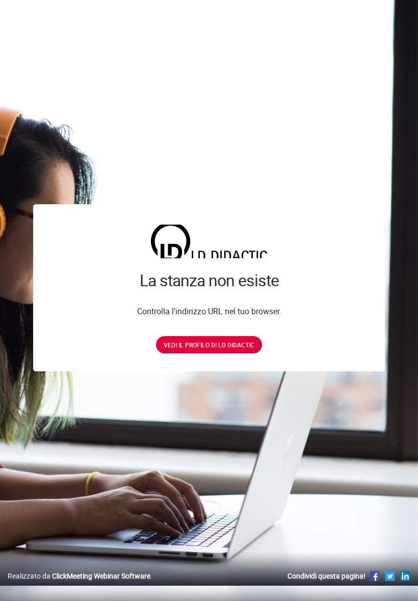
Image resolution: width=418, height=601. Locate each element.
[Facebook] (375, 576)
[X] (390, 576)
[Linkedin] (405, 576)
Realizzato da (79, 576)
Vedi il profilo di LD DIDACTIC (209, 345)
